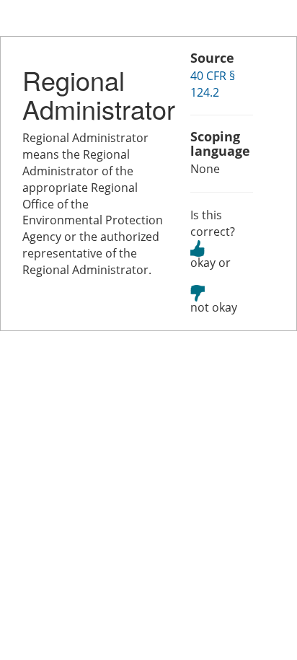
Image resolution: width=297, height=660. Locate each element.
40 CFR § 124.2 (212, 84)
